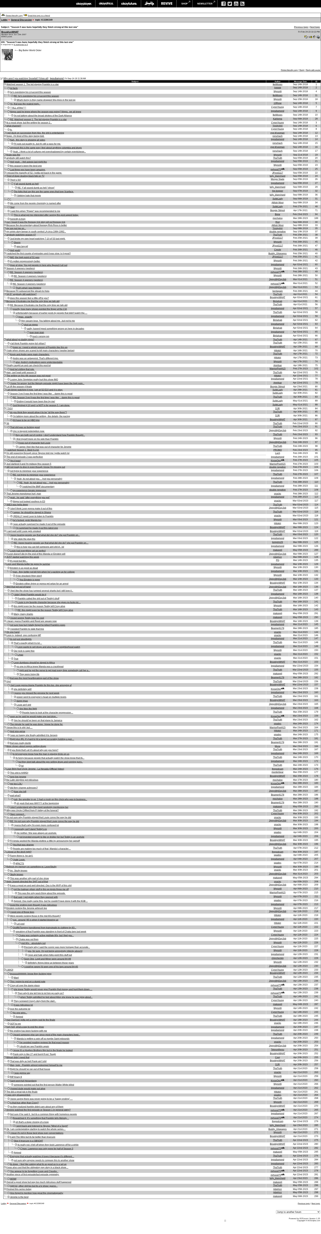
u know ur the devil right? (19, 852)
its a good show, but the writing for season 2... (29, 122)
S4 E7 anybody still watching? (21, 294)
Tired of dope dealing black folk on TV (25, 176)
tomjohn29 (277, 542)
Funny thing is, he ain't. (21, 855)
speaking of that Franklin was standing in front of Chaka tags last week (51, 931)
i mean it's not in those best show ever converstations (36, 1133)
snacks (277, 493)
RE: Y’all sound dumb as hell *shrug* (36, 187)
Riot (277, 222)
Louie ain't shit (24, 705)
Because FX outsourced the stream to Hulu (27, 291)
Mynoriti (278, 91)
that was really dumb (20, 743)
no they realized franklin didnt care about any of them (36, 1106)
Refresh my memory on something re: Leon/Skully (31, 866)
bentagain (278, 291)
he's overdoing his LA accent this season (30, 92)
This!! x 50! (15, 180)
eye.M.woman (277, 133)
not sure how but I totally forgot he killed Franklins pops (37, 625)
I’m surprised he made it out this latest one (37, 528)
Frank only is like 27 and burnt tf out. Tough (34, 1054)
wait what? (15, 795)
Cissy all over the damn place (25, 985)
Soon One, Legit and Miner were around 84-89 (47, 959)
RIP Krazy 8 (16, 1077)
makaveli (277, 550)
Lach (277, 453)
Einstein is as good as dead (24, 568)
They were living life (29, 674)
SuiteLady (278, 198)
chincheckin (278, 958)
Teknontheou (277, 1049)
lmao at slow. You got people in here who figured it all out (38, 265)
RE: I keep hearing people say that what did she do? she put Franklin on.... (51, 543)
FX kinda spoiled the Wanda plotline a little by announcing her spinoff (45, 841)
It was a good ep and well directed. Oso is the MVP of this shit (41, 885)
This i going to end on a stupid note (27, 981)
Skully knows (16, 874)
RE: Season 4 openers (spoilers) (26, 272)
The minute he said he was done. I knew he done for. (36, 724)
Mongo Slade (277, 179)
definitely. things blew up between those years (51, 963)
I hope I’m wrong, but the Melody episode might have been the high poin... (47, 383)
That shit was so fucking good (25, 427)
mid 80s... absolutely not (33, 943)
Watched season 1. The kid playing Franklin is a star (32, 84)
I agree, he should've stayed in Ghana (32, 512)
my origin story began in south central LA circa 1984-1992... (36, 231)
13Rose (278, 103)
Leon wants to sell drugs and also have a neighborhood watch (48, 647)
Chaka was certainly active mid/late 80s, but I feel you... (46, 935)
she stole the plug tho (24, 539)
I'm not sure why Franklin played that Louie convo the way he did (38, 817)
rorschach (278, 136)
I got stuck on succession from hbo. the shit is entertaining (35, 133)
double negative (277, 231)
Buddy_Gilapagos (277, 253)
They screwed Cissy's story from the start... (35, 1001)
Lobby (4, 20)
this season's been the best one (26, 165)
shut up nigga (31, 324)
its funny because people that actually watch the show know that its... (50, 758)
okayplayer (83, 3)
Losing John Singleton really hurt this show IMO (34, 379)
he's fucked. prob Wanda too (27, 520)
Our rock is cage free (24, 651)
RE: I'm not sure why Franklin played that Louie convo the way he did (44, 821)
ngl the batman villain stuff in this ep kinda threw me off (41, 889)
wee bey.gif (22, 246)
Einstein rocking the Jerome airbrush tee (26, 908)
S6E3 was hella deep (17, 504)
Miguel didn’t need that (17, 1057)
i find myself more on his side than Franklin (37, 439)
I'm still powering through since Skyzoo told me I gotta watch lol (37, 453)
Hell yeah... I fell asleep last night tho (28, 162)
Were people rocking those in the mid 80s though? (35, 916)
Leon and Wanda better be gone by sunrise (28, 564)
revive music (167, 3)
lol (22, 765)
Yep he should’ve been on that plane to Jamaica (38, 720)
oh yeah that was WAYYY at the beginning (38, 803)
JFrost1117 (277, 173)
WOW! (13, 1179)
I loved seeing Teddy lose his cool (27, 618)
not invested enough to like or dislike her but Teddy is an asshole (51, 837)
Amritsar (277, 365)
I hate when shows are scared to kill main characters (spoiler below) (40, 350)
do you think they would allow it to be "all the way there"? (38, 412)
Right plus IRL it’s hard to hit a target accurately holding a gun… (42, 739)
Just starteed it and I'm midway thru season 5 (28, 464)
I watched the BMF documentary (38, 486)
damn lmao (22, 701)
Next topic (315, 27)
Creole (277, 249)
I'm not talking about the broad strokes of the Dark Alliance (43, 115)
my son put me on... (16, 228)
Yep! (12, 207)
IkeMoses (277, 84)
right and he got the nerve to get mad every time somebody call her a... (54, 670)
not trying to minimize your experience (29, 471)
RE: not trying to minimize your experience (34, 475)
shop (184, 3)
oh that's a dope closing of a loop (32, 1122)
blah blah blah (37, 332)
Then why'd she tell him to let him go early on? (40, 993)
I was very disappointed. (18, 1095)
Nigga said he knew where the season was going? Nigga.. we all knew (45, 111)
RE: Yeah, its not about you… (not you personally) (44, 482)
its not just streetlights (21, 639)
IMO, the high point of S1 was (24, 257)
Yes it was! (15, 460)
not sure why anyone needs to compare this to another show (44, 1160)
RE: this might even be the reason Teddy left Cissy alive (45, 610)
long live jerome (18, 776)
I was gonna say (22, 1073)
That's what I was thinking (28, 288)
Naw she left (20, 791)
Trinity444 (278, 126)
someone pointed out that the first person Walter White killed (44, 1084)
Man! (16, 977)
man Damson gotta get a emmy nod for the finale (30, 1020)
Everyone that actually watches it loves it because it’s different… (42, 1156)
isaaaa (277, 87)
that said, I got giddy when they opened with (36, 897)
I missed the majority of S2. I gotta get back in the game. (34, 173)
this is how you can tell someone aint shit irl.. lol (40, 547)
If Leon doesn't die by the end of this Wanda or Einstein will (35, 554)
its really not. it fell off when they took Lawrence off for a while (48, 1144)
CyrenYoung (277, 107)
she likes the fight (28, 708)
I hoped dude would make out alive (27, 1088)
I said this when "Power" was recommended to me (35, 211)
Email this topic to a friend (39, 15)
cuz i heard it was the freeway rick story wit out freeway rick (35, 222)
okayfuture (129, 3)
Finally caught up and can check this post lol (28, 365)
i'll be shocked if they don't (29, 576)
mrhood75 (276, 169)
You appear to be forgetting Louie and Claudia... (34, 1171)
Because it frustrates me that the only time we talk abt (32, 301)
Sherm (17, 242)
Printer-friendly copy (14, 15)
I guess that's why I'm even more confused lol (36, 825)
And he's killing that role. (22, 369)
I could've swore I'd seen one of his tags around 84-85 (51, 966)
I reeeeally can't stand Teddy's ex (30, 829)
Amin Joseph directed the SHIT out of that (27, 881)
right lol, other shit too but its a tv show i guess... (34, 1186)
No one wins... (20, 1013)
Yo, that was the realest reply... (25, 104)
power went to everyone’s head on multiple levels (41, 697)
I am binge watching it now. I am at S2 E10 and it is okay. (34, 389)
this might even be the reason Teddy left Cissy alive (39, 606)
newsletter (205, 3)
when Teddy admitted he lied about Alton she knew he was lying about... (56, 997)
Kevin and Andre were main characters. (30, 354)
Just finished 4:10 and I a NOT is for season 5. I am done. (41, 405)
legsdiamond (57, 78)
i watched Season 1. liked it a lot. (22, 450)
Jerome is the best (19, 1197)
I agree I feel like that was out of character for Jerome (44, 447)
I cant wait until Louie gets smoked (23, 531)
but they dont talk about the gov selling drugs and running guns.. (50, 762)
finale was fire (13, 155)
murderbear (277, 772)
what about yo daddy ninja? (20, 339)
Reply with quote (313, 70)
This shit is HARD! (19, 773)
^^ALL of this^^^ (18, 108)
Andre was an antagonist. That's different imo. (36, 358)
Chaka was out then (28, 939)
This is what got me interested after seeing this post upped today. (46, 215)
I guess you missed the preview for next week (36, 693)
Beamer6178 (277, 628)
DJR (277, 408)
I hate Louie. (19, 859)
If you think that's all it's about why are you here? (34, 750)
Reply (301, 70)
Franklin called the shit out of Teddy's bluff (38, 598)
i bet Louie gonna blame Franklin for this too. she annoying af (41, 685)
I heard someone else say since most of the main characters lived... (46, 1034)
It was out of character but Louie (34, 443)
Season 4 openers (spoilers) (20, 268)
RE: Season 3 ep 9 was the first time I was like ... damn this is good (46, 397)
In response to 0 (21, 44)
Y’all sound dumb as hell (26, 184)
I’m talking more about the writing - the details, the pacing (41, 416)
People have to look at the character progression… (47, 712)
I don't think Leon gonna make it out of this (31, 508)
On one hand (13, 632)
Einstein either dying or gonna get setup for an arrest (42, 583)
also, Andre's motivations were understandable (39, 362)
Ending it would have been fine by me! (36, 401)
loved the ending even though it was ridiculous (33, 905)
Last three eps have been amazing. (28, 169)
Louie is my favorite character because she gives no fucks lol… (49, 602)
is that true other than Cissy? (24, 1102)
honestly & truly (17, 219)
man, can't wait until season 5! (21, 372)
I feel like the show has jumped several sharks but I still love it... (41, 590)
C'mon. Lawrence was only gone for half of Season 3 (46, 1148)
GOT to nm (15, 1023)
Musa (277, 746)
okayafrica (106, 3)
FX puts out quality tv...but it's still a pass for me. (37, 144)
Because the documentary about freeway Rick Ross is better (36, 225)
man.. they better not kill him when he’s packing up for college (44, 572)
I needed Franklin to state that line (27, 629)
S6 (7, 423)
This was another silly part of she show (29, 878)
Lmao (20, 655)
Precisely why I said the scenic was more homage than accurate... (57, 947)
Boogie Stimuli (277, 210)
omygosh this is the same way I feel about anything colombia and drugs (46, 147)
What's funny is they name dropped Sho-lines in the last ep (46, 100)
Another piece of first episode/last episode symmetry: (32, 1174)
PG (277, 560)
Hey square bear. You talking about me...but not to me (48, 321)
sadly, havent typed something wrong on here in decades (55, 328)
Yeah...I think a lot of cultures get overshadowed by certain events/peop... (49, 151)
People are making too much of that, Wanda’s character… (42, 848)
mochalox (278, 218)
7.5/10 (9, 408)
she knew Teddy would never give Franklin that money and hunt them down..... (53, 989)
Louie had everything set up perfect (28, 550)
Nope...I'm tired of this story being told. (25, 136)
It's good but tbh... (18, 561)
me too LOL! (16, 784)
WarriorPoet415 (278, 368)
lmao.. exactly (25, 317)
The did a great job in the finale (22, 1092)
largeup (149, 3)
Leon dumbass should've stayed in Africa (34, 662)
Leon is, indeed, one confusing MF (23, 635)
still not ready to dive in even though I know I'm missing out (35, 467)
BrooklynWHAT (10, 32)
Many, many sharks (23, 614)
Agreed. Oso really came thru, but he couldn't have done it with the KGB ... (51, 901)
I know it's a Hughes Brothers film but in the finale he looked (43, 1050)
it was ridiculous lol (23, 1005)
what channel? (13, 126)
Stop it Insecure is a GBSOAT (28, 1141)
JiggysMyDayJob (277, 279)
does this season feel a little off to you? (29, 298)
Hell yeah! (15, 250)
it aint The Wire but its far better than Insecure (32, 1137)
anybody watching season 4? (21, 234)
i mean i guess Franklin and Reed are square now (31, 621)
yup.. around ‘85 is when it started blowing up (35, 920)
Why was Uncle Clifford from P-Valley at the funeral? (32, 810)
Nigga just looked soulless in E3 (29, 501)
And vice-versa (17, 731)
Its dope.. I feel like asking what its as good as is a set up (38, 1164)
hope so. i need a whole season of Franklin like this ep (40, 347)
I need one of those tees (22, 912)
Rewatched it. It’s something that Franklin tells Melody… (41, 1118)
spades (277, 723)
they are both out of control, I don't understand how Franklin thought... (50, 435)
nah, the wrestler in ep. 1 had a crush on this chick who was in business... (50, 799)
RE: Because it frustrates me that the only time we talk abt (38, 305)
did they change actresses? (24, 787)
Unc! (8, 681)
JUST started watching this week (22, 557)
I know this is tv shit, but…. (19, 727)
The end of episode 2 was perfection (24, 457)
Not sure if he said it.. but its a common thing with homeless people (43, 1114)
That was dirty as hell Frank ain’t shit (28, 1061)
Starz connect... (17, 814)
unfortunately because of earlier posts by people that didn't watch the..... (51, 313)
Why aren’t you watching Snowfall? (21, 78)
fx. (11, 129)
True (16, 658)
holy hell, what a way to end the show (25, 1027)
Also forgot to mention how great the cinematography (36, 1193)
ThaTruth (277, 158)
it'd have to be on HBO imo (26, 420)
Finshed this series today (18, 1189)
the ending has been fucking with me (28, 1031)
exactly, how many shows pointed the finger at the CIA (40, 309)
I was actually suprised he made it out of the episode (39, 524)
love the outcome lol (20, 1009)
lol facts (14, 88)
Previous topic (301, 27)
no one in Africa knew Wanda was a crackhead (40, 666)
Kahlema (277, 118)
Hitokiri (277, 350)
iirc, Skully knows (18, 870)
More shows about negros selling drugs (26, 746)
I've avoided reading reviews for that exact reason (44, 1042)
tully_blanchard (277, 176)
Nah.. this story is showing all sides (27, 140)
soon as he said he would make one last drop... (33, 716)
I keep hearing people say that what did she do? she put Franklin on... (45, 535)
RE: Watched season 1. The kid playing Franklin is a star (38, 119)
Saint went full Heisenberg (23, 1081)
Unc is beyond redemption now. (29, 431)
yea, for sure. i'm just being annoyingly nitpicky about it (55, 951)
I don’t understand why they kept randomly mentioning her (39, 807)
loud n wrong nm (40, 336)
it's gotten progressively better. (25, 261)
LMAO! (9, 970)
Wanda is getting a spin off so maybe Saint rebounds (43, 1038)
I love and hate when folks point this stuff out (50, 955)
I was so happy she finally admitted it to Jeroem (33, 735)
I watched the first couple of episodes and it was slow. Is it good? (38, 253)
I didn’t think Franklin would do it (30, 594)
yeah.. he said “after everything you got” (30, 497)
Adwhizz (277, 557)
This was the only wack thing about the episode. (41, 893)
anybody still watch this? (18, 158)
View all (44, 78)
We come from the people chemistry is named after (35, 203)
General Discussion (21, 20)
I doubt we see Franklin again (34, 1046)
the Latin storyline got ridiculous (22, 780)
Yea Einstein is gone (29, 579)
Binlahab (277, 301)
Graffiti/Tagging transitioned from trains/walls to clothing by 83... (44, 927)
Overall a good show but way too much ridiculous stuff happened (38, 1182)
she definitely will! (23, 689)
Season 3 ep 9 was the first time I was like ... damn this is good (41, 393)
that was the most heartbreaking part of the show (34, 678)
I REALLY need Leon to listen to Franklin (33, 516)
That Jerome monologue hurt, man (23, 493)
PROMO (277, 450)
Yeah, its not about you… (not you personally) (39, 479)
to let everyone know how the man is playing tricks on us (41, 754)
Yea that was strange (23, 844)
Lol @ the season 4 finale (19, 386)
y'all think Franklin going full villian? (28, 343)
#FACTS (20, 863)
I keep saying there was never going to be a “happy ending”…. (41, 1099)
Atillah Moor (278, 202)
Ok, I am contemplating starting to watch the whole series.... (36, 1129)
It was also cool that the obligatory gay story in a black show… (37, 1167)
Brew (277, 214)
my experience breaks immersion (29, 490)
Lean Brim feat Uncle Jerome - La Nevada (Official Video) (35, 769)
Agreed (19, 1016)
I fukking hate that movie (29, 195)
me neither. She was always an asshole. (37, 833)
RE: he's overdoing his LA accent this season (36, 96)
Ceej (277, 1057)
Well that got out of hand (18, 586)
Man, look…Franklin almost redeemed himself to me (36, 1065)
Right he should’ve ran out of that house (30, 1069)
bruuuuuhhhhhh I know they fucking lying (30, 973)
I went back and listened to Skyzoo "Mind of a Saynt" (42, 1126)
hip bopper (277, 191)
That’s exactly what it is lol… (28, 643)
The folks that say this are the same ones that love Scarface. (44, 191)
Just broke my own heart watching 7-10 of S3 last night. (37, 238)
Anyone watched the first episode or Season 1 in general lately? (38, 1110)
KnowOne (276, 460)
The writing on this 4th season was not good (28, 375)
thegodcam (277, 769)
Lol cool (21, 923)
